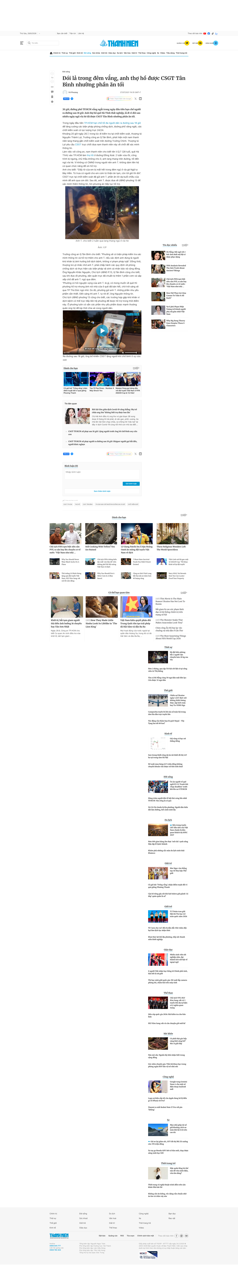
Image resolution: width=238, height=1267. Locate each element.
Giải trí (134, 53)
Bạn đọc (172, 1213)
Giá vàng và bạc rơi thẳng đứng (178, 739)
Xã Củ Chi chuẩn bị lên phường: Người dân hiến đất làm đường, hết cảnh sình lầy (168, 808)
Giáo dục (112, 53)
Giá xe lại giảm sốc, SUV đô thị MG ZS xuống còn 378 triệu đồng (168, 1142)
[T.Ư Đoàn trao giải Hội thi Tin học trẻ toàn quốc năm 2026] (158, 916)
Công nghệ (151, 53)
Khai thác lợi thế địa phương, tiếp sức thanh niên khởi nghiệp (166, 938)
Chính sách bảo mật (145, 1236)
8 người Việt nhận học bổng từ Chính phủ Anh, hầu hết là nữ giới (167, 972)
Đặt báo (102, 1236)
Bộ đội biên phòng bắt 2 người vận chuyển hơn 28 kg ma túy (179, 656)
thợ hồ (90, 155)
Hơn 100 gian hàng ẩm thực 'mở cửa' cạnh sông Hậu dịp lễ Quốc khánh (168, 842)
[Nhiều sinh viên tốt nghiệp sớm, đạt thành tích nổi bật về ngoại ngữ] (158, 959)
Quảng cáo (112, 1236)
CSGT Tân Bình (87, 504)
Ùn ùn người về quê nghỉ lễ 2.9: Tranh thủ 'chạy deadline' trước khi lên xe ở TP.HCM (179, 785)
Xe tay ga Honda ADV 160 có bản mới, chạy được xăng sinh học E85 (168, 1151)
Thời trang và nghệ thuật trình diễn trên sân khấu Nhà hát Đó (167, 1186)
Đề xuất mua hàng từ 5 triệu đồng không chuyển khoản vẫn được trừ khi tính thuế (165, 765)
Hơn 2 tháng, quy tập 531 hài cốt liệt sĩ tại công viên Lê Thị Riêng (167, 670)
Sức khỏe (96, 53)
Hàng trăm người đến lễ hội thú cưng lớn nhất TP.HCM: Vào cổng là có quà (167, 799)
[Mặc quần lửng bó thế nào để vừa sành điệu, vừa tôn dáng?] (158, 1173)
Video (162, 53)
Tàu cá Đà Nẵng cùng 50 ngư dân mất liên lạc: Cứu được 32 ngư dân (167, 679)
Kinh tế (80, 53)
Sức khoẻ (83, 1218)
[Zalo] (216, 33)
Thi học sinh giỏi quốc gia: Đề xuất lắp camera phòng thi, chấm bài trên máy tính (167, 981)
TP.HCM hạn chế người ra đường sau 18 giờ (110, 504)
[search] (43, 43)
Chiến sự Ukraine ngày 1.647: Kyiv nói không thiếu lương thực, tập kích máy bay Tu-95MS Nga (178, 700)
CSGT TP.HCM (67, 504)
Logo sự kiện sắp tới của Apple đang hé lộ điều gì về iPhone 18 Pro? (167, 1099)
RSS (122, 1236)
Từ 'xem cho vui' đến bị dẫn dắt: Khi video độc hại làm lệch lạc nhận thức (167, 929)
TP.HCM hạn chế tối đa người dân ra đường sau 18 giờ (112, 123)
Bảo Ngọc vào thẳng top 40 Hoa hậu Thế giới (178, 870)
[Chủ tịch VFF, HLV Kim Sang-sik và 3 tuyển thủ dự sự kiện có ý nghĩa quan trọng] (158, 1003)
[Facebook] (208, 33)
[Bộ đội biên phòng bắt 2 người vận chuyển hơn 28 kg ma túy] (158, 657)
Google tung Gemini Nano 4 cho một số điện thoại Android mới (178, 1085)
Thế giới (72, 53)
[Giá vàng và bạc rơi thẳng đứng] (158, 743)
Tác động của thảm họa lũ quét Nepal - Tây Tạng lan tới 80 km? (166, 722)
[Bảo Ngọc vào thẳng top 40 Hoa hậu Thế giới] (158, 873)
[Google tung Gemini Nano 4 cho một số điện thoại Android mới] (158, 1087)
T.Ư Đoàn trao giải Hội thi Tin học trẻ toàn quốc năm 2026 (178, 914)
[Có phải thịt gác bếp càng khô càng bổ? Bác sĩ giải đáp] (158, 1043)
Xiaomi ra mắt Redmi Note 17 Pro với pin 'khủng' (165, 1108)
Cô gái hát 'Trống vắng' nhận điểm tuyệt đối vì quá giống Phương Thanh (167, 886)
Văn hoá (112, 1218)
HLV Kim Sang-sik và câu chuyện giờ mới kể (166, 1023)
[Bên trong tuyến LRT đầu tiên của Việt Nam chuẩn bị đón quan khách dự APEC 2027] (158, 830)
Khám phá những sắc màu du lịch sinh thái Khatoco (166, 851)
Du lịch (120, 53)
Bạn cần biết (62, 33)
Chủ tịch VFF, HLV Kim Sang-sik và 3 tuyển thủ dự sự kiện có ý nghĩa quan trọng (178, 1003)
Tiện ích (72, 33)
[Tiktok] (212, 33)
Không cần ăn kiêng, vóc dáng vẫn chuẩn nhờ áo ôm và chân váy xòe (167, 1195)
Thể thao (142, 53)
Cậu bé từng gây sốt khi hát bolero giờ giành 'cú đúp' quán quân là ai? (168, 895)
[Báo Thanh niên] (59, 1236)
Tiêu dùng (170, 53)
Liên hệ (81, 33)
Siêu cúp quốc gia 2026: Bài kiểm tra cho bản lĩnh (167, 1015)
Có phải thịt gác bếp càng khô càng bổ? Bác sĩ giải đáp (178, 1041)
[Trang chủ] (51, 53)
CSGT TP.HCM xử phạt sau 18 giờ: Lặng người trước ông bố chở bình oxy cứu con (102, 433)
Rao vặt (172, 1218)
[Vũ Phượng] (64, 92)
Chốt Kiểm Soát (133, 504)
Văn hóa (127, 53)
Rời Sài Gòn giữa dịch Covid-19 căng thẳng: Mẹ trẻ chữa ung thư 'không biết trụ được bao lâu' (114, 411)
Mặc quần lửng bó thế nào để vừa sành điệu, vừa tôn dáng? (179, 1170)
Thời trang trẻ (181, 53)
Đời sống (87, 53)
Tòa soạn (130, 1236)
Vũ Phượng (73, 92)
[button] (52, 73)
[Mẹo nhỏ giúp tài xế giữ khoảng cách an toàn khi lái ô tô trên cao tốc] (158, 1130)
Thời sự (64, 53)
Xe (158, 53)
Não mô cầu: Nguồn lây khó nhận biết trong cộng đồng (166, 1056)
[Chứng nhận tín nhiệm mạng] (148, 1255)
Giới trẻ (104, 53)
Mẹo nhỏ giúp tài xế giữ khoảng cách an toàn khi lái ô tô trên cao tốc (178, 1128)
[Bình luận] (52, 91)
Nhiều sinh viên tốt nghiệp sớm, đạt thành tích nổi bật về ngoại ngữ (178, 958)
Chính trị (56, 53)
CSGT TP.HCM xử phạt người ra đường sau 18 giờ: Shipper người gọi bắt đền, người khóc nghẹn (102, 443)
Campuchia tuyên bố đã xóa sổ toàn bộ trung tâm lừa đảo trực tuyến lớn (167, 713)
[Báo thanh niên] (119, 43)
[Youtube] (204, 33)
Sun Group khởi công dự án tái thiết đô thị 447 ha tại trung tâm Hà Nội (167, 756)
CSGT (78, 144)
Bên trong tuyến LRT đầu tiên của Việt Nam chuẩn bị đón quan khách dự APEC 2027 (179, 830)
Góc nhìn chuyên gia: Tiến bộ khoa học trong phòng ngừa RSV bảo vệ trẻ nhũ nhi (167, 1065)
